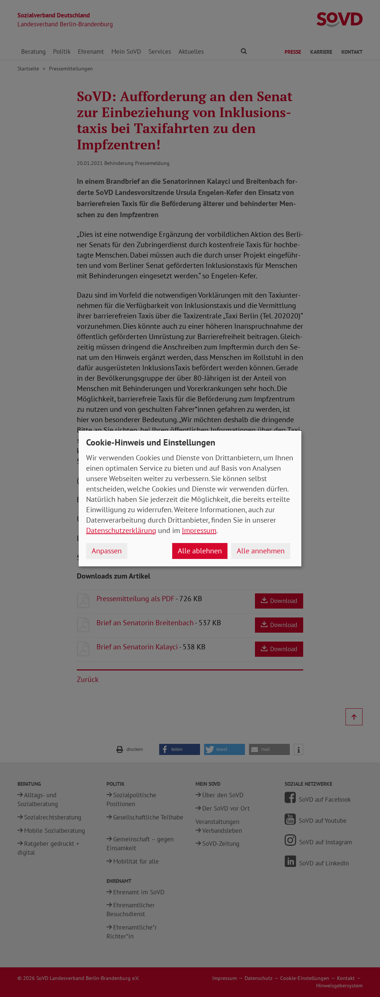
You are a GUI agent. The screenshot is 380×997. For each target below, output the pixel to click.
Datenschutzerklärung (121, 530)
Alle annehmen (261, 551)
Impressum (199, 530)
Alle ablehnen (200, 551)
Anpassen (107, 551)
